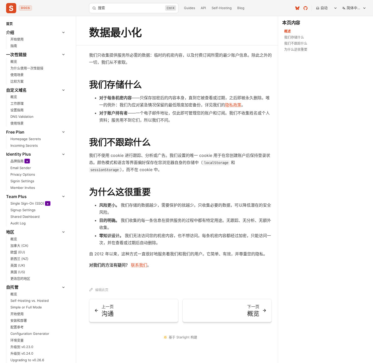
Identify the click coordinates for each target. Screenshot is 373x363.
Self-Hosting (222, 8)
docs (25, 8)
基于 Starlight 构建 (183, 337)
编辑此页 (101, 290)
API (203, 8)
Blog (240, 8)
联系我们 (139, 265)
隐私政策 (233, 104)
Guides (189, 8)
